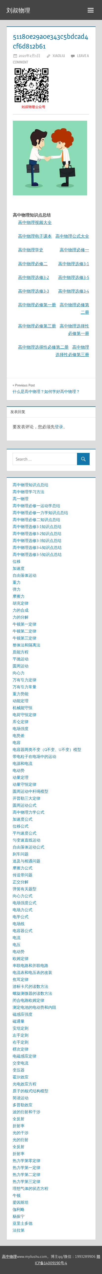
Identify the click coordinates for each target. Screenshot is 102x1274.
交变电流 (20, 1063)
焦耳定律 (20, 979)
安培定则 (20, 1028)
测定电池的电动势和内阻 (34, 1007)
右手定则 (20, 1042)
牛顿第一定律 (24, 624)
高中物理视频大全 (35, 222)
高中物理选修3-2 (33, 277)
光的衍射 (20, 1139)
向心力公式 (22, 895)
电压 (17, 944)
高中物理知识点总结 (30, 484)
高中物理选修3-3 (33, 291)
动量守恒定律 (24, 784)
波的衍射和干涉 (26, 1111)
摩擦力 (19, 596)
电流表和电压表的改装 (32, 972)
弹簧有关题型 (24, 888)
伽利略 (19, 1209)
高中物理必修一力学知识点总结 (40, 512)
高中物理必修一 (74, 249)
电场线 (19, 923)
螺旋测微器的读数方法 (32, 993)
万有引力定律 (24, 679)
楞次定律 (20, 1049)
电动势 (19, 770)
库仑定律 (20, 721)
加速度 (19, 568)
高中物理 (9, 1256)
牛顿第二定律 (24, 631)
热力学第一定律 (26, 1167)
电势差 (19, 735)
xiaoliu (59, 55)
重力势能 (20, 693)
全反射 (19, 1118)
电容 (17, 742)
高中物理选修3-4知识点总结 (37, 547)
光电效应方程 (24, 1083)
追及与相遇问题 (26, 860)
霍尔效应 (20, 1076)
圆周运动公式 (24, 805)
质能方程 (20, 651)
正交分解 (20, 881)
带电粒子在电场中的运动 (34, 756)
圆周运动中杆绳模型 (30, 791)
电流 (17, 937)
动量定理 (20, 777)
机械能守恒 (22, 707)
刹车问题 (20, 853)
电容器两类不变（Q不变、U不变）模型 (47, 749)
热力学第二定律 (26, 1174)
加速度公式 (22, 819)
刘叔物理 (18, 10)
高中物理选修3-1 (73, 263)
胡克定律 (20, 603)
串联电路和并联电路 (30, 965)
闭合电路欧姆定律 (28, 1000)
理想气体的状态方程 (30, 1188)
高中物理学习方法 (28, 491)
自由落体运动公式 (28, 847)
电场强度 (20, 728)
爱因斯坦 (20, 1202)
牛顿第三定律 (24, 638)
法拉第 (19, 1230)
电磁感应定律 (24, 1056)
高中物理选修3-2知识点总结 (37, 533)
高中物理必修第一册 (37, 304)
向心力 (19, 672)
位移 (17, 561)
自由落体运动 (24, 575)
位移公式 (20, 826)
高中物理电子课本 (35, 236)
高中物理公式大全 (72, 236)
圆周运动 (20, 665)
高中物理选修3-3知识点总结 (37, 540)
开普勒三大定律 (26, 798)
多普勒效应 (22, 1104)
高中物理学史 (30, 249)
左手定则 (20, 1035)
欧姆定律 (20, 958)
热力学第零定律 (26, 1160)
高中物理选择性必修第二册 (43, 347)
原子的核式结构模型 (30, 1090)
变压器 (19, 1069)
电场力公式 (22, 909)
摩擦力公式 (22, 867)
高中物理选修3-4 (73, 291)
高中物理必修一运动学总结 (36, 505)
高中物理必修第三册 (37, 325)
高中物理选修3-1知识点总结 (37, 526)
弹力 (17, 589)
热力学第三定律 (26, 1181)
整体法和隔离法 (26, 644)
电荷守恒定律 (24, 714)
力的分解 (20, 617)
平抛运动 (20, 658)
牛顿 (17, 1195)
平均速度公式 (24, 833)
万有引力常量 (24, 686)
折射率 (19, 1125)
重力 (17, 582)
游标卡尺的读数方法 (30, 986)
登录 (59, 426)
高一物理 (20, 498)
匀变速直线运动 (26, 840)
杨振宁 (19, 1216)
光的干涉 (20, 1132)
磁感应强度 (22, 1014)
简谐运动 (20, 1097)
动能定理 (20, 700)
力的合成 (20, 610)
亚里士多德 (22, 1223)
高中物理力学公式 (28, 812)
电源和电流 (22, 763)
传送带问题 (22, 874)
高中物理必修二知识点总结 (36, 519)
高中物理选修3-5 (73, 277)
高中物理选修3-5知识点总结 (37, 554)
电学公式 (20, 916)
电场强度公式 (24, 902)
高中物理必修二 (33, 263)
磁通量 (19, 1021)
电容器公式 (22, 930)
